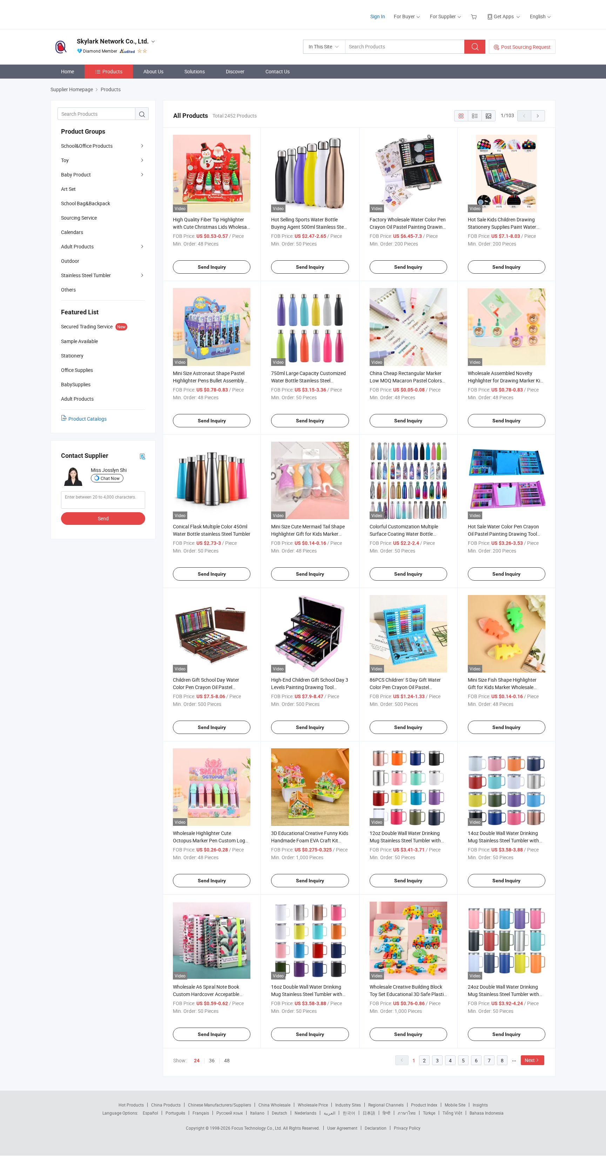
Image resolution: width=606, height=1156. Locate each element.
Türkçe (429, 1113)
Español (150, 1113)
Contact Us (277, 71)
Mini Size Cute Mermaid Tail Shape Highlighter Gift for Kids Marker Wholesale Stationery (308, 533)
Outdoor (70, 261)
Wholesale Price (313, 1105)
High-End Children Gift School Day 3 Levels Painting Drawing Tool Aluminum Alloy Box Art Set (309, 687)
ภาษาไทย (407, 1113)
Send (103, 518)
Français (201, 1113)
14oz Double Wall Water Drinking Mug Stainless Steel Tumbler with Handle (503, 840)
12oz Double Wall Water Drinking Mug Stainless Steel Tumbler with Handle (405, 840)
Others (68, 289)
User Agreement (342, 1128)
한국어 (349, 1113)
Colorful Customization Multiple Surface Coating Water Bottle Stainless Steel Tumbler (404, 533)
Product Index (424, 1105)
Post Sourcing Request (526, 47)
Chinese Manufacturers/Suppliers (219, 1105)
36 (212, 1060)
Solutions (194, 71)
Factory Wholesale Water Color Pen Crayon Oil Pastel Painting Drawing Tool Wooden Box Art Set (408, 227)
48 (227, 1060)
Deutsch (279, 1113)
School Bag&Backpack (85, 203)
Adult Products (77, 246)
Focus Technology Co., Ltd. (257, 1128)
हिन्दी (386, 1113)
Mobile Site (455, 1105)
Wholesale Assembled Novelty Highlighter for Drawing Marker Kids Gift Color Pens (506, 380)
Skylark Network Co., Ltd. (113, 41)
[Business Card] (142, 456)
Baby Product (76, 174)
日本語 (369, 1113)
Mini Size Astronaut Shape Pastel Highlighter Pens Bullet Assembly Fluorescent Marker (208, 380)
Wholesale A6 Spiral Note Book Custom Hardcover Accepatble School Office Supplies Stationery (208, 994)
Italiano (257, 1113)
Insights (480, 1105)
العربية (329, 1113)
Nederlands (305, 1113)
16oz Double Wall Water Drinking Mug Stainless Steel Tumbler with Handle (306, 994)
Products (112, 71)
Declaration (375, 1128)
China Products (166, 1105)
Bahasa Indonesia (487, 1113)
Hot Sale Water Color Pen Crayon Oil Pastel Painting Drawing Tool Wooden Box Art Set (503, 533)
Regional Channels (386, 1105)
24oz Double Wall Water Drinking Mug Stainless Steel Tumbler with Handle (503, 994)
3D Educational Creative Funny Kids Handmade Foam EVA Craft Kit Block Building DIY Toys (309, 840)
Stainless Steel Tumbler (86, 275)
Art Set (68, 189)
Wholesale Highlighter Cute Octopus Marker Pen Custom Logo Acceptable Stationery (210, 840)
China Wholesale (274, 1105)
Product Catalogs (87, 418)
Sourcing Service (79, 217)
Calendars (72, 232)
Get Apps (504, 16)
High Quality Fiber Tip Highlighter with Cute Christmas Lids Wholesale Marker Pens (211, 227)
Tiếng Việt (452, 1113)
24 (197, 1060)
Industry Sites (348, 1105)
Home (67, 71)
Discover (235, 71)
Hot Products (131, 1105)
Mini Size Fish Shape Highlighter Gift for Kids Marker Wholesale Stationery (502, 687)
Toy (65, 160)
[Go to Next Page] (538, 116)
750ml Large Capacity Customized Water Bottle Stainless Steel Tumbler (308, 380)
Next (530, 1060)
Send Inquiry (212, 267)
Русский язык (229, 1113)
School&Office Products (87, 145)
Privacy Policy (407, 1128)
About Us (153, 71)
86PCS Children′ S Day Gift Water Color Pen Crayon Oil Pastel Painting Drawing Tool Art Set (405, 687)
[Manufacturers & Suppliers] (95, 14)
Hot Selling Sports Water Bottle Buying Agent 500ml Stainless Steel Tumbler (309, 227)
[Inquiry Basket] (474, 16)
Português (175, 1113)
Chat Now (110, 478)
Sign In (377, 16)
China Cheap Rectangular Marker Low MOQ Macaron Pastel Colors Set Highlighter (406, 380)
